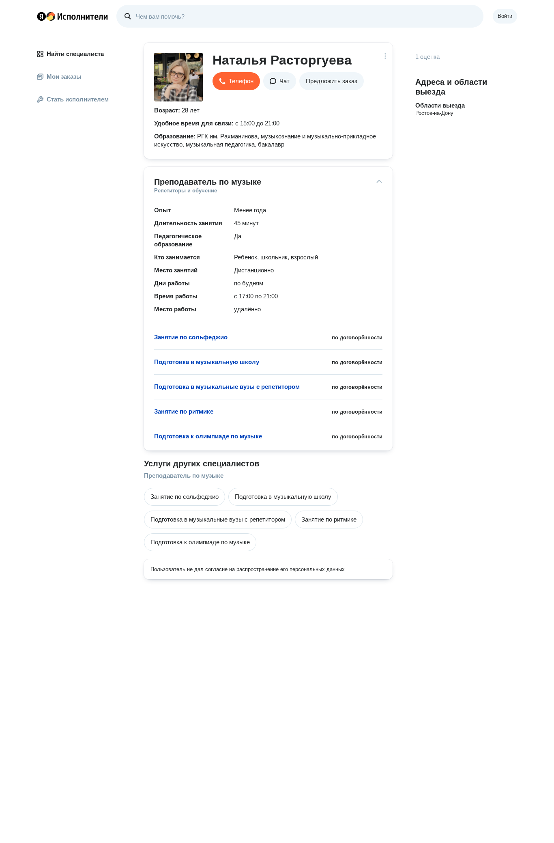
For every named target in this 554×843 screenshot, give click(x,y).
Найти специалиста (75, 53)
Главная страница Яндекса (41, 16)
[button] (236, 81)
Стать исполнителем (78, 99)
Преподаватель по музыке (183, 475)
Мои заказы (64, 76)
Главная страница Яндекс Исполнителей (72, 16)
